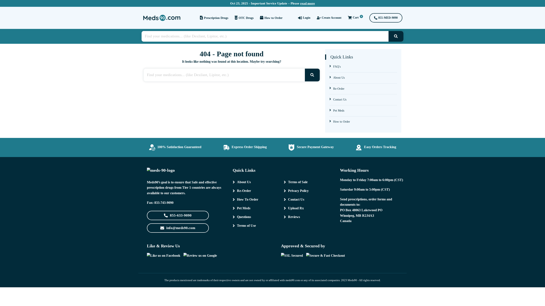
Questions (244, 217)
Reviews (294, 217)
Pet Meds (338, 110)
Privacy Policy (298, 191)
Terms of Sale (298, 182)
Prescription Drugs (216, 18)
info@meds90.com (180, 228)
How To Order (247, 199)
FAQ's (337, 66)
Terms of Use (246, 225)
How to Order (273, 18)
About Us (339, 77)
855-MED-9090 (388, 17)
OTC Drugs (246, 18)
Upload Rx (296, 208)
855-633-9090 (181, 215)
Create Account (331, 17)
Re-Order (338, 88)
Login (306, 17)
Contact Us (339, 99)
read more (307, 3)
